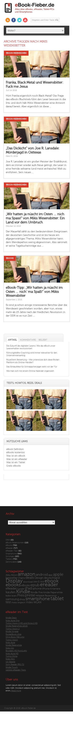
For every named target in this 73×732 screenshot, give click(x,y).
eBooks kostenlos (15, 452)
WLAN (37, 602)
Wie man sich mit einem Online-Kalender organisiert (30, 371)
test (8, 602)
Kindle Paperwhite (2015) (17, 626)
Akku (8, 575)
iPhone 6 (47, 588)
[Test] (21, 409)
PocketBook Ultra (13, 634)
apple (58, 574)
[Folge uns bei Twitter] (19, 20)
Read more (16, 691)
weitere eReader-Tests (16, 670)
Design (39, 577)
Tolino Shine (11, 656)
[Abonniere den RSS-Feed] (7, 20)
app (50, 575)
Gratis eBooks (13, 465)
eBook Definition (15, 449)
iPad (28, 588)
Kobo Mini (10, 659)
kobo (8, 595)
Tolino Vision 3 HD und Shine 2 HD (22, 623)
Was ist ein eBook (15, 455)
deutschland (52, 577)
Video (29, 602)
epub (35, 585)
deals (30, 578)
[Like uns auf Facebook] (13, 20)
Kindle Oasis (11, 618)
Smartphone (11, 554)
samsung (12, 599)
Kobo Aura (10, 642)
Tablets (9, 559)
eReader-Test (12, 551)
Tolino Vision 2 (12, 629)
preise (30, 595)
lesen (14, 595)
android (42, 575)
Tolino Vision (12, 640)
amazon (26, 574)
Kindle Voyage (12, 631)
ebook (51, 581)
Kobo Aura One (12, 620)
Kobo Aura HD (12, 653)
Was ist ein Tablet (15, 462)
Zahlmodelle (11, 562)
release (40, 595)
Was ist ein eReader (16, 459)
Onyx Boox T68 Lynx (15, 637)
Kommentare (28, 339)
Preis (20, 595)
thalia (14, 602)
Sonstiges (10, 556)
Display (14, 581)
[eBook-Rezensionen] (21, 431)
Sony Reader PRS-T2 (15, 664)
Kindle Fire (37, 592)
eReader (9, 548)
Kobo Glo (10, 648)
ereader (49, 585)
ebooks (13, 584)
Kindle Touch (12, 667)
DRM (8, 540)
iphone (37, 588)
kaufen (11, 592)
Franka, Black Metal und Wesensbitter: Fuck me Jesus (34, 84)
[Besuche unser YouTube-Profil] (25, 20)
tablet (57, 598)
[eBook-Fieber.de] (29, 13)
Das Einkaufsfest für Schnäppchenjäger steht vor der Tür (31, 367)
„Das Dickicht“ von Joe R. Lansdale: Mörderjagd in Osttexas (33, 150)
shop (22, 599)
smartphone (38, 598)
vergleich (21, 602)
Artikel (12, 339)
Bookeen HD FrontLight (16, 651)
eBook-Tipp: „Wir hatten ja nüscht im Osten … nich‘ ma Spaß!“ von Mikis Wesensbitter (34, 292)
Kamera (56, 588)
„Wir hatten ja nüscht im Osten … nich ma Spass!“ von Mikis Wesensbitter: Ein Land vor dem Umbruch (35, 218)
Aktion (14, 575)
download (28, 582)
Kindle (23, 591)
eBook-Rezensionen (16, 53)
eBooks (10, 258)
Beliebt (43, 339)
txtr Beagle (10, 662)
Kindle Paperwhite (53, 592)
